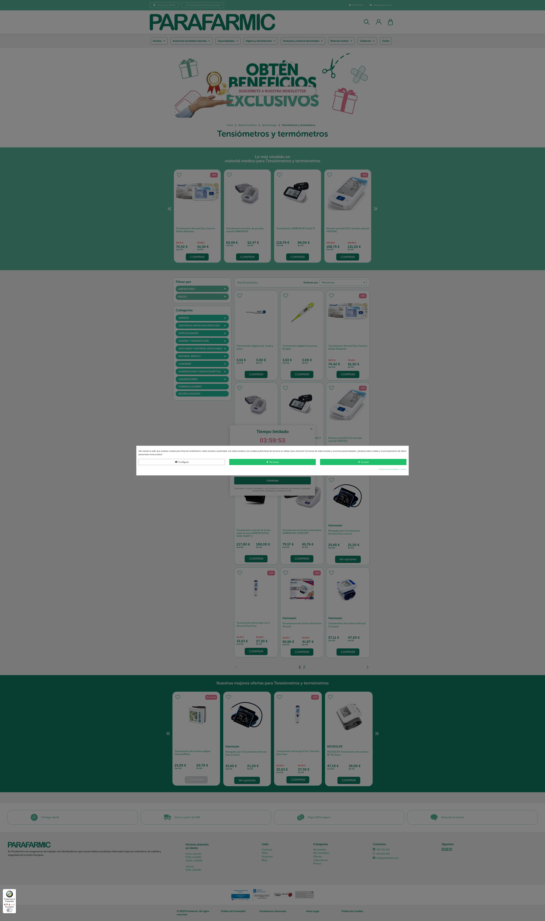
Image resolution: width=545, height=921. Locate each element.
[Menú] (14, 890)
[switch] (9, 910)
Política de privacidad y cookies (392, 469)
